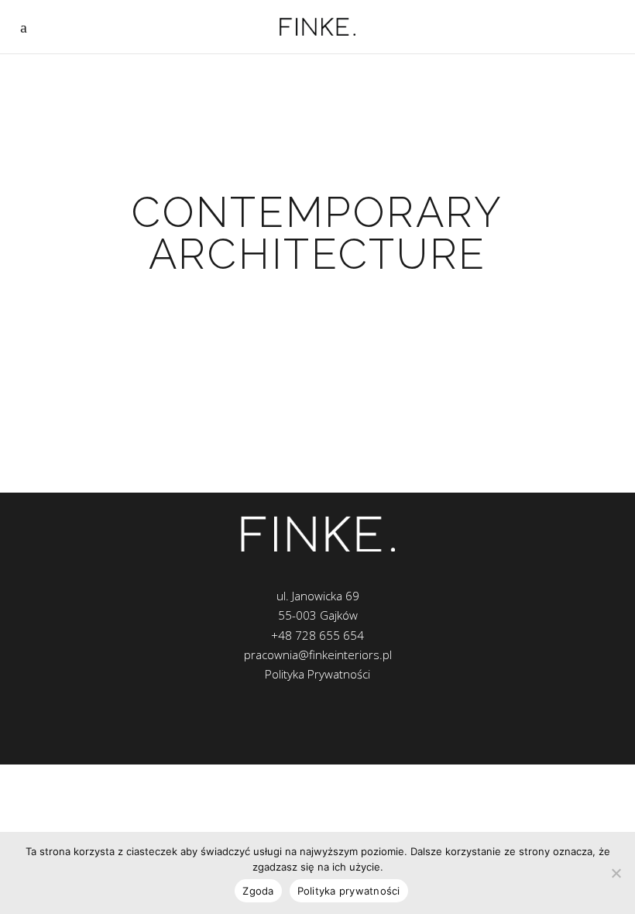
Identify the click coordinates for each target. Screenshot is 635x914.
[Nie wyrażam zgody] (615, 873)
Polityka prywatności (348, 891)
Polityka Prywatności (317, 674)
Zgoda (257, 891)
